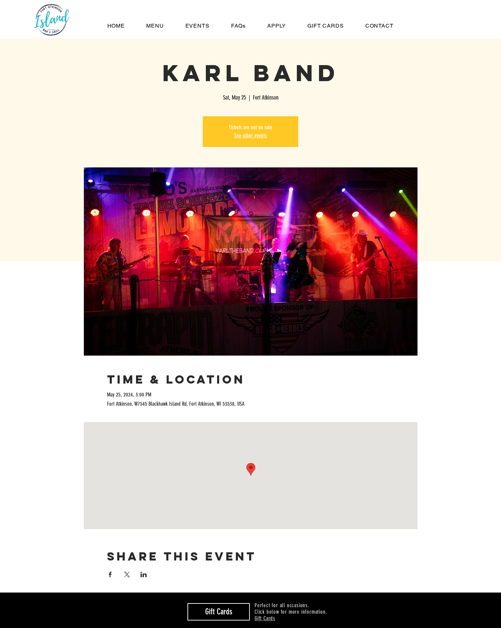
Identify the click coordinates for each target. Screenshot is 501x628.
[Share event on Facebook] (110, 574)
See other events (250, 135)
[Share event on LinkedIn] (143, 574)
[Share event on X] (127, 574)
